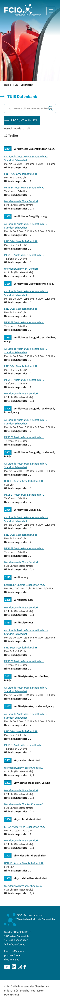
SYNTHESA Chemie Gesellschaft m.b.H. (25, 585)
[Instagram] (20, 968)
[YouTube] (7, 968)
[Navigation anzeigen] (51, 11)
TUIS (15, 85)
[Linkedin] (14, 968)
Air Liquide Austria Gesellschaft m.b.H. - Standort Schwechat (26, 158)
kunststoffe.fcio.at (14, 951)
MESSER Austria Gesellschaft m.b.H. (24, 187)
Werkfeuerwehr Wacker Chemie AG (23, 768)
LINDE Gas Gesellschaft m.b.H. (21, 174)
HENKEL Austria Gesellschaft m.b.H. (24, 481)
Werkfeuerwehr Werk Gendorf (21, 201)
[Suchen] (51, 108)
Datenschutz (11, 994)
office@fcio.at (17, 944)
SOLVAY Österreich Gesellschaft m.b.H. (25, 827)
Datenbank (26, 85)
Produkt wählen (24, 120)
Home (7, 85)
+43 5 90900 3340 (18, 940)
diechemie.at (11, 959)
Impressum (38, 990)
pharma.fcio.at (12, 955)
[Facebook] (25, 968)
